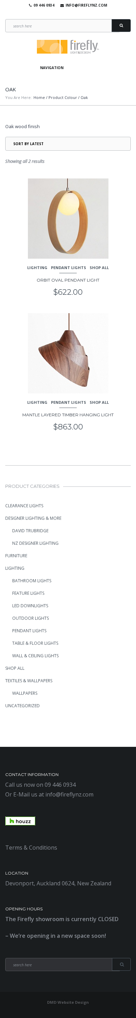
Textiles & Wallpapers (28, 681)
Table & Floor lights (35, 643)
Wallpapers (24, 693)
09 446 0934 (43, 5)
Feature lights (28, 593)
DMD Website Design (68, 1002)
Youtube (66, 14)
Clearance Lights (24, 506)
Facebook (56, 14)
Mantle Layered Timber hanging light (68, 414)
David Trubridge (30, 531)
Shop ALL (99, 267)
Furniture (16, 556)
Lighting (37, 267)
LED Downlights (30, 606)
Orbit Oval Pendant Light (68, 280)
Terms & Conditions (31, 847)
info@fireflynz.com (86, 5)
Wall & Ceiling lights (35, 656)
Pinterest (76, 14)
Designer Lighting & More (33, 518)
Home (39, 97)
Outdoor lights (30, 618)
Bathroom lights (31, 581)
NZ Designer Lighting (35, 543)
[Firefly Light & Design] (68, 47)
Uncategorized (22, 706)
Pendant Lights (68, 267)
